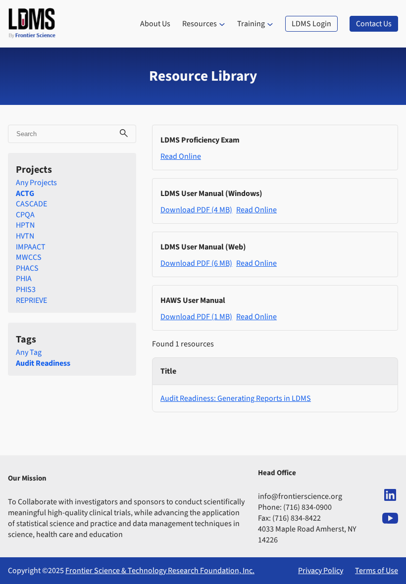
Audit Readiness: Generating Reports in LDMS (235, 398)
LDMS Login (311, 23)
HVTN (25, 236)
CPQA (25, 214)
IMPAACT (31, 247)
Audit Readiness (43, 363)
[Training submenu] (270, 24)
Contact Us (374, 23)
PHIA (24, 278)
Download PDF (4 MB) (196, 209)
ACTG (25, 193)
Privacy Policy (320, 570)
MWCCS (29, 257)
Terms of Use (376, 570)
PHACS (27, 268)
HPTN (25, 225)
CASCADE (31, 203)
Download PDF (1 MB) (196, 316)
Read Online (180, 156)
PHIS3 (26, 289)
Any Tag (29, 352)
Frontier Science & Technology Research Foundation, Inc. (159, 570)
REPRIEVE (31, 300)
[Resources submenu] (222, 24)
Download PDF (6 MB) (196, 263)
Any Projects (36, 182)
